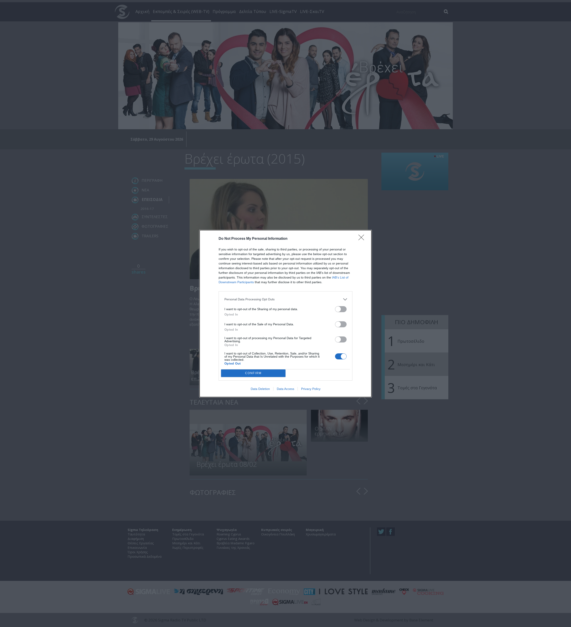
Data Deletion (260, 389)
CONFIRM (253, 373)
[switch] (341, 309)
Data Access (285, 389)
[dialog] (285, 313)
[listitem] (285, 299)
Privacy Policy (311, 389)
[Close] (362, 239)
